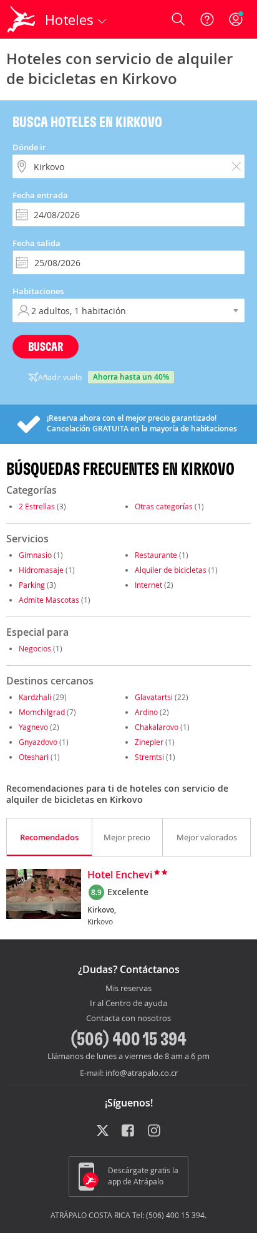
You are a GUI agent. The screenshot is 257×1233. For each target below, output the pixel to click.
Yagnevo (33, 727)
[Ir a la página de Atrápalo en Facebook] (129, 1131)
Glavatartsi (154, 697)
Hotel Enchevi (119, 875)
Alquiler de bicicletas (170, 570)
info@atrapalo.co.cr (141, 1072)
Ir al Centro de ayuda (128, 1004)
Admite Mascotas (49, 600)
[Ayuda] (207, 19)
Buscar (45, 346)
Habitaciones (38, 291)
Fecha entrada (40, 195)
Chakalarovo (156, 727)
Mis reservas (128, 989)
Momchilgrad (42, 712)
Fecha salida (36, 243)
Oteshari (34, 757)
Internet (148, 585)
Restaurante (156, 555)
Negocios (35, 648)
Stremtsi (149, 757)
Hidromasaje (41, 570)
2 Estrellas (37, 506)
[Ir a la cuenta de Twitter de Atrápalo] (102, 1131)
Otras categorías (164, 506)
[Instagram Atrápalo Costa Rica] (155, 1131)
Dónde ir (29, 147)
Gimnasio (35, 555)
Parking (32, 585)
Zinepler (149, 742)
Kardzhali (35, 697)
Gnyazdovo (38, 742)
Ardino (146, 712)
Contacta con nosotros (128, 1019)
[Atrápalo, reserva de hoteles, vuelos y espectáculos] (21, 19)
